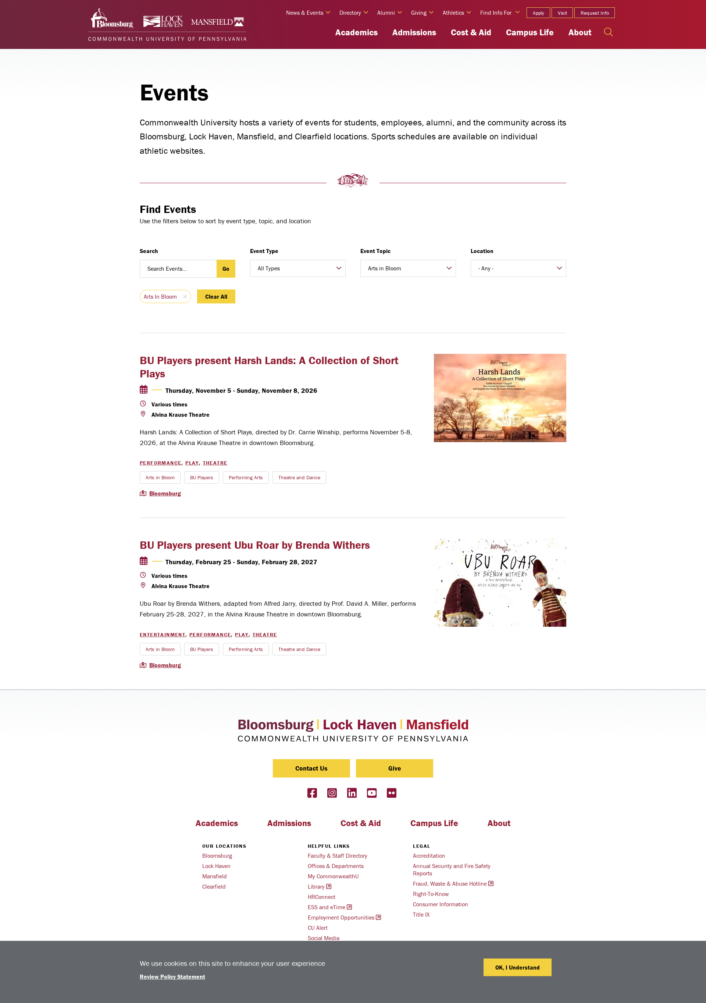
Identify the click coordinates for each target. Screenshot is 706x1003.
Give (394, 768)
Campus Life (530, 32)
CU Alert (318, 927)
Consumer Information (440, 904)
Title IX (421, 914)
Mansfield (214, 876)
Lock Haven (216, 865)
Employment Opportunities (341, 917)
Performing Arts (246, 477)
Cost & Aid (471, 32)
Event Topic (375, 251)
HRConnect (321, 896)
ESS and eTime (326, 907)
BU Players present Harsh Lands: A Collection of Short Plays (269, 366)
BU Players (201, 477)
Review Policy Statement (172, 976)
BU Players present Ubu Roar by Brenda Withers (255, 545)
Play (192, 462)
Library (316, 886)
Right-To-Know (431, 893)
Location (482, 251)
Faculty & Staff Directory (337, 855)
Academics (356, 32)
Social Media (323, 938)
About (579, 32)
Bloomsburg (165, 493)
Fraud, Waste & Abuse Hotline (450, 883)
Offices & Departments (336, 865)
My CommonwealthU (333, 876)
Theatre (215, 462)
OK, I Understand (517, 967)
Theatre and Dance (299, 477)
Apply (538, 13)
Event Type (264, 251)
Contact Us (311, 768)
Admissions (414, 32)
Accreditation (429, 855)
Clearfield (214, 886)
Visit (562, 13)
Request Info (595, 13)
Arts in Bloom (160, 296)
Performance (160, 462)
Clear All (216, 296)
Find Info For (495, 12)
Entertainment (162, 634)
